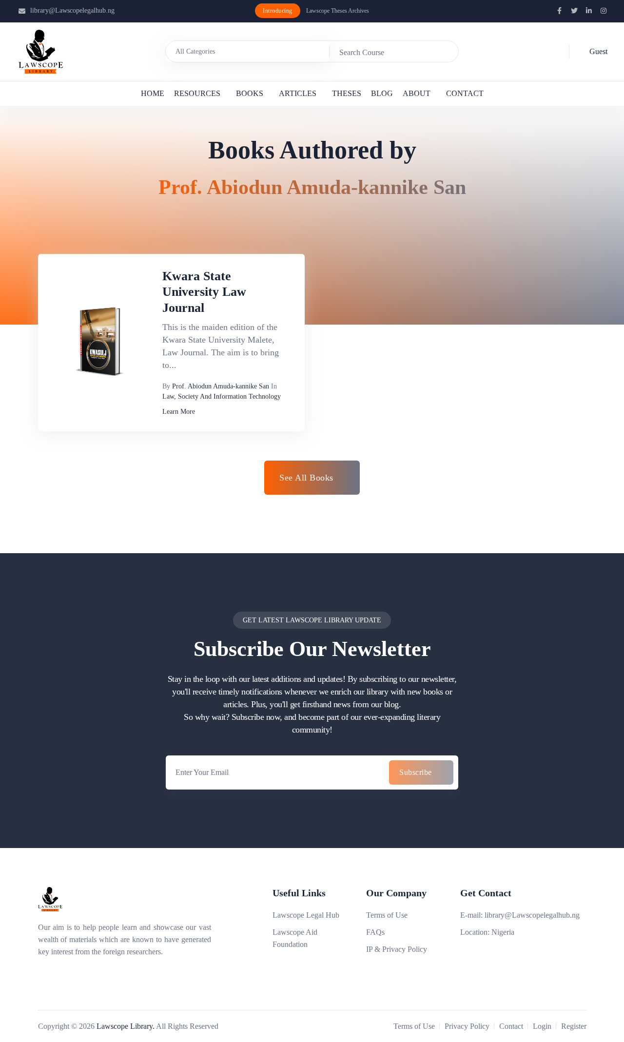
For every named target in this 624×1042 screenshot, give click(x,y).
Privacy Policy (467, 1026)
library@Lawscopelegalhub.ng (72, 10)
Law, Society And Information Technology (221, 396)
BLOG (382, 93)
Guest (598, 51)
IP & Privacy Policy (396, 949)
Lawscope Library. (126, 1026)
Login (542, 1026)
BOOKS (249, 93)
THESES (346, 93)
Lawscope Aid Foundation (295, 938)
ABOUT (416, 93)
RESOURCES (197, 93)
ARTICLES (297, 93)
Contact (511, 1026)
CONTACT (465, 93)
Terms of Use (387, 915)
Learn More (178, 411)
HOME (152, 93)
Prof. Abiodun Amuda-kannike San (220, 386)
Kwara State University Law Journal (204, 292)
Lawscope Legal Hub (306, 915)
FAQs (375, 932)
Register (573, 1026)
